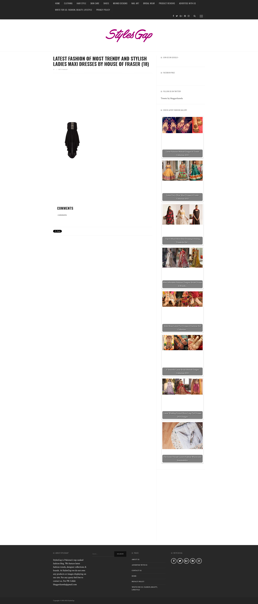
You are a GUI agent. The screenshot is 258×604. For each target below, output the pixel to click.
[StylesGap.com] (129, 34)
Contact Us (136, 571)
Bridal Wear (149, 3)
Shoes (106, 3)
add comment (63, 69)
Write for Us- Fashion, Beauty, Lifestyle (73, 9)
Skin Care (94, 3)
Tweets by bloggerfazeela (172, 98)
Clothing (68, 3)
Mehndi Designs (120, 3)
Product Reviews (167, 3)
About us (135, 560)
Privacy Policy (103, 9)
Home (57, 3)
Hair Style (81, 3)
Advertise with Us (187, 3)
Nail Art (135, 3)
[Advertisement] (102, 99)
